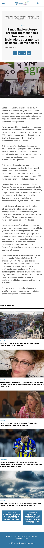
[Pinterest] (24, 53)
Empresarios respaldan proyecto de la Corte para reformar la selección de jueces (11, 517)
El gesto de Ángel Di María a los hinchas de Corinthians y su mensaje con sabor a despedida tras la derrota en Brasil (21, 464)
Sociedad (3, 341)
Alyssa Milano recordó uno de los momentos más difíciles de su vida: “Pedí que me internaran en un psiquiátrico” (21, 384)
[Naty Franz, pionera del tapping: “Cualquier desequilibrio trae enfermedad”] (22, 404)
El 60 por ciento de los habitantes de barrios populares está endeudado (19, 344)
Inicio (7, 16)
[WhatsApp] (29, 53)
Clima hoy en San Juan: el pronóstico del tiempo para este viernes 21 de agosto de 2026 (20, 504)
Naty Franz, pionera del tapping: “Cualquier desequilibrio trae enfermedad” (19, 424)
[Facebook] (15, 53)
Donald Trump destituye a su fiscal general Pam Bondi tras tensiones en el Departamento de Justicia (32, 519)
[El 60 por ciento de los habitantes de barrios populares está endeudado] (22, 325)
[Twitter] (20, 53)
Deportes (3, 459)
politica (13, 16)
